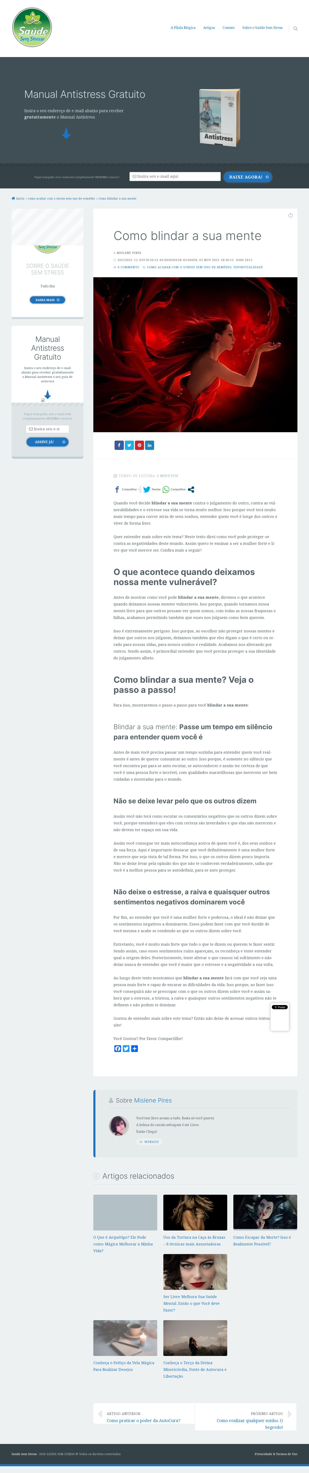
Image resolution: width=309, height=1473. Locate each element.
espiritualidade (248, 267)
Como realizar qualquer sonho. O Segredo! (250, 1420)
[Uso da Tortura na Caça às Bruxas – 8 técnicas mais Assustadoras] (195, 1229)
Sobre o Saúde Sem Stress (262, 27)
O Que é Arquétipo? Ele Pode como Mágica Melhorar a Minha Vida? (123, 1244)
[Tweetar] (152, 489)
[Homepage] (32, 27)
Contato (229, 27)
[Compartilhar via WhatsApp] (174, 489)
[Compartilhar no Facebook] (125, 489)
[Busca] (292, 23)
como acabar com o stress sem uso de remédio (189, 267)
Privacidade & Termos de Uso (276, 1454)
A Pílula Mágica (183, 27)
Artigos (209, 27)
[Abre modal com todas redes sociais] (191, 489)
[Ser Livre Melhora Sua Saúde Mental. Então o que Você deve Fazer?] (195, 1288)
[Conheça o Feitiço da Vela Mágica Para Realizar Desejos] (125, 1354)
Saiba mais (45, 300)
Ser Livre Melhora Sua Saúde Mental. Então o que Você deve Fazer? (191, 1303)
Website (151, 1142)
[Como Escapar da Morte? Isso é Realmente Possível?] (265, 1227)
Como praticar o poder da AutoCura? (143, 1417)
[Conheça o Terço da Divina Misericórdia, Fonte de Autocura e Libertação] (195, 1354)
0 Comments (128, 267)
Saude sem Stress (24, 1454)
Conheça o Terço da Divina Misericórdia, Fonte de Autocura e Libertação (195, 1369)
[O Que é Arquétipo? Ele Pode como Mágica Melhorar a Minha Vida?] (125, 1198)
